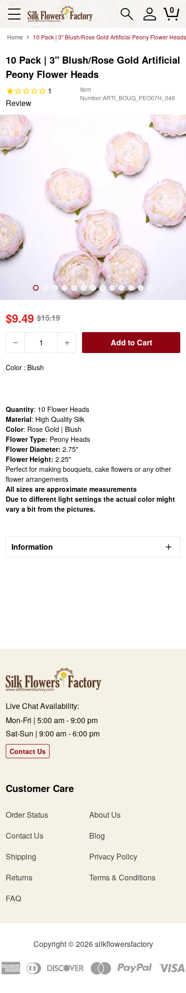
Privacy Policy (113, 856)
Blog (97, 835)
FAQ (13, 898)
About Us (105, 814)
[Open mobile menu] (14, 14)
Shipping (21, 856)
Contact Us (28, 751)
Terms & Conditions (122, 877)
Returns (19, 877)
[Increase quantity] (66, 342)
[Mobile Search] (127, 14)
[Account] (149, 18)
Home (15, 37)
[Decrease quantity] (15, 342)
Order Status (27, 814)
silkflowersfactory (124, 943)
